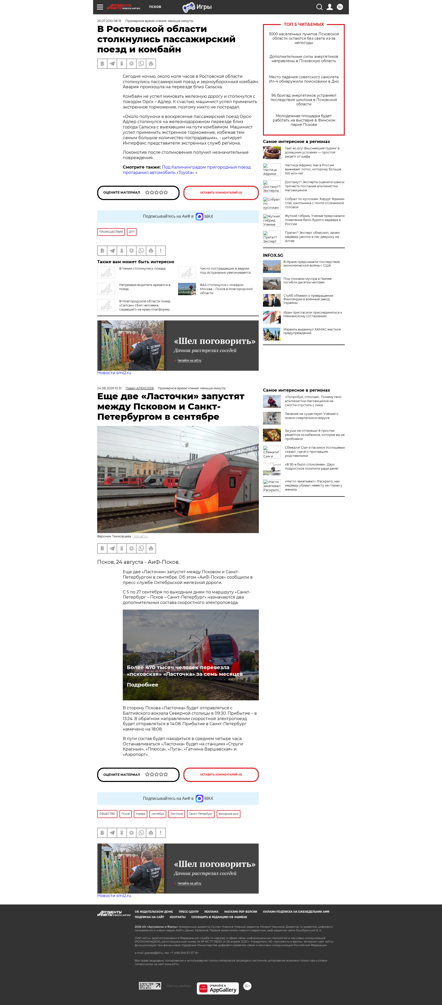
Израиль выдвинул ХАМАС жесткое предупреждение (312, 331)
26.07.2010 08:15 (109, 21)
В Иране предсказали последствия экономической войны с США (311, 263)
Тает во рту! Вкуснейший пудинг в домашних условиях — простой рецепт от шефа (312, 152)
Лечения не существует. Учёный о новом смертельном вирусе (311, 416)
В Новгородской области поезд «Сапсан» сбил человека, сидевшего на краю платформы (144, 305)
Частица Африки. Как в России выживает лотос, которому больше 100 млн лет (313, 169)
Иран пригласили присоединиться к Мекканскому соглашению (312, 314)
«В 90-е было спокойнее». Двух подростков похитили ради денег (312, 466)
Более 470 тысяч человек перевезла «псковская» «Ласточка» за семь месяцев (185, 670)
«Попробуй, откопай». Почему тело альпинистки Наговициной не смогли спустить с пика (313, 401)
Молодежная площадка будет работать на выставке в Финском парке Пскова (304, 120)
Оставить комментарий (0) (221, 192)
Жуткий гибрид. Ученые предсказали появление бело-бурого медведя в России (315, 220)
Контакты (177, 917)
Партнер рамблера (179, 985)
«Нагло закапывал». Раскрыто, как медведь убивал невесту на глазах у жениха (313, 485)
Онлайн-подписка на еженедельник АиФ (296, 911)
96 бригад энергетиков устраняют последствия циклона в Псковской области (304, 99)
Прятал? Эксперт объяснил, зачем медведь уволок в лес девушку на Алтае (312, 237)
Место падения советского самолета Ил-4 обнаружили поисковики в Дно (304, 79)
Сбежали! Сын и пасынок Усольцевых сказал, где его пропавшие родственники (315, 452)
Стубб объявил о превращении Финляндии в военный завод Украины (308, 299)
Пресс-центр (188, 911)
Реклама (211, 911)
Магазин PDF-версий (240, 911)
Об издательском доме (154, 911)
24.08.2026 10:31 (109, 388)
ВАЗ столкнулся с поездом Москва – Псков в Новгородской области (226, 289)
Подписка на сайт (149, 917)
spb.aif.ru (141, 536)
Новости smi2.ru (114, 372)
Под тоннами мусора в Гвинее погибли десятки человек (307, 280)
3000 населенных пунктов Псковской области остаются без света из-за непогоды (304, 38)
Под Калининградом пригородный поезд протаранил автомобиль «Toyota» (187, 170)
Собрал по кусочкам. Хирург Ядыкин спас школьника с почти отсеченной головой (314, 203)
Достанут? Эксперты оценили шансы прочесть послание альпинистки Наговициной (314, 186)
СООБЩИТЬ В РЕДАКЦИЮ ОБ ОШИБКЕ (219, 917)
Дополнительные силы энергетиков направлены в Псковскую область (304, 58)
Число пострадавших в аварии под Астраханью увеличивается (225, 270)
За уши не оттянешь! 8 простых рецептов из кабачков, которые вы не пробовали (315, 435)
